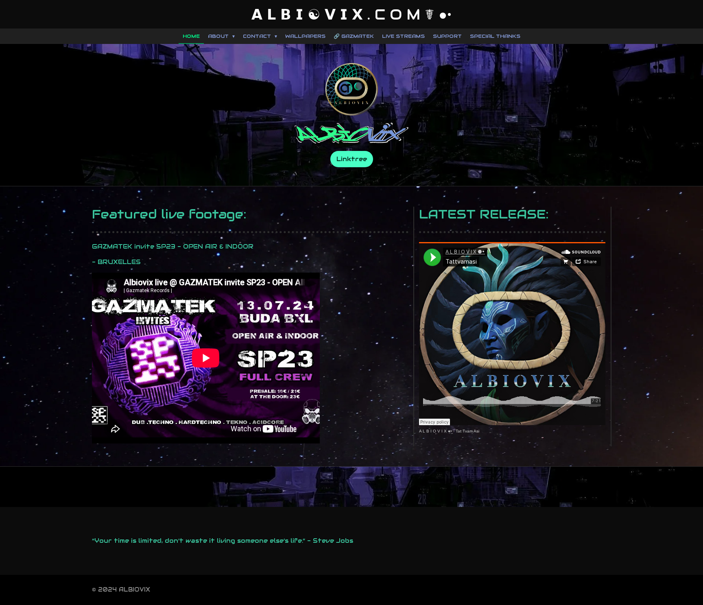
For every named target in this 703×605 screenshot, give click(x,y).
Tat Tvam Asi (467, 431)
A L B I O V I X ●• (435, 431)
